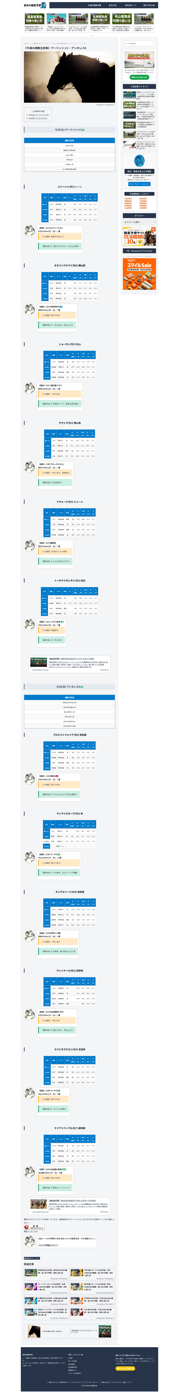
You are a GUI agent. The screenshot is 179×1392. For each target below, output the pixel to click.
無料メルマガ (53, 1382)
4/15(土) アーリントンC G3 (39, 115)
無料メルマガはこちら (139, 77)
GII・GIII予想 (72, 1361)
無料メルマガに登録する (125, 1368)
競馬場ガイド (72, 1370)
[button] (154, 43)
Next (157, 23)
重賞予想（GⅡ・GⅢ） (32, 1258)
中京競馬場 (143, 201)
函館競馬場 (128, 201)
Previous (22, 23)
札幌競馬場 (128, 198)
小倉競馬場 (143, 208)
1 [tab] (86, 36)
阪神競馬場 (143, 205)
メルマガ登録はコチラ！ (48, 1245)
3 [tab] (93, 36)
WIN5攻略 (71, 1364)
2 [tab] (89, 36)
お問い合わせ (105, 1382)
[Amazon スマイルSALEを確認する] (139, 274)
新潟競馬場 (128, 205)
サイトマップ (116, 1382)
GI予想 (70, 1358)
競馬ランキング (30, 1231)
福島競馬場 (128, 203)
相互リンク (126, 1382)
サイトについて (77, 1382)
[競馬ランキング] (34, 1226)
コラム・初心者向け (74, 1373)
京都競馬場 (143, 203)
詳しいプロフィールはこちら (139, 184)
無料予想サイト (65, 1382)
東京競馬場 (143, 198)
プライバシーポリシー (91, 1382)
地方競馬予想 (72, 1367)
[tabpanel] (34, 23)
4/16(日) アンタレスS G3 (38, 118)
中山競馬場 (128, 208)
